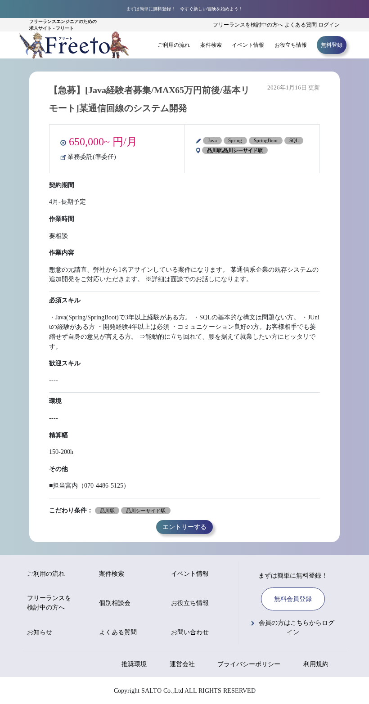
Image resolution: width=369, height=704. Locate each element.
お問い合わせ (190, 632)
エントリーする (184, 527)
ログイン (329, 25)
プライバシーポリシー (248, 664)
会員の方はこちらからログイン (296, 627)
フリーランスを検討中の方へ (248, 25)
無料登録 (331, 45)
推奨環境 (134, 664)
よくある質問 (300, 25)
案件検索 (211, 45)
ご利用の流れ (174, 45)
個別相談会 (114, 603)
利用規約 (315, 664)
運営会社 (182, 664)
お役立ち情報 (290, 45)
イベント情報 (248, 45)
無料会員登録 (293, 599)
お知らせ (39, 632)
